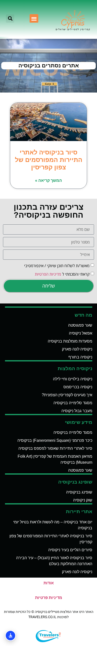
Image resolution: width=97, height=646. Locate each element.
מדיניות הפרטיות (48, 274)
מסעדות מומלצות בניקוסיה (70, 341)
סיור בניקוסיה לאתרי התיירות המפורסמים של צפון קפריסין (48, 160)
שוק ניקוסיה (82, 500)
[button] (34, 18)
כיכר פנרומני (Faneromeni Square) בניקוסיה (54, 440)
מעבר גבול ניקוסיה (76, 411)
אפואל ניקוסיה (80, 333)
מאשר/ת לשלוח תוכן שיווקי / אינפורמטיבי (57, 265)
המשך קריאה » (48, 180)
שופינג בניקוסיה (79, 492)
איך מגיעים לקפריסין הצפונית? (67, 395)
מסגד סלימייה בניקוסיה (72, 403)
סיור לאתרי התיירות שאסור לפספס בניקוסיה (55, 448)
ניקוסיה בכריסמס (77, 387)
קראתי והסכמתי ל (62, 274)
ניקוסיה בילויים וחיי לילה (72, 379)
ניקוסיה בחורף (80, 357)
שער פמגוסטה (80, 325)
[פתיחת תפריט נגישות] (10, 635)
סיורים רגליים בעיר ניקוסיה (70, 550)
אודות (49, 583)
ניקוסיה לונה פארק (77, 349)
